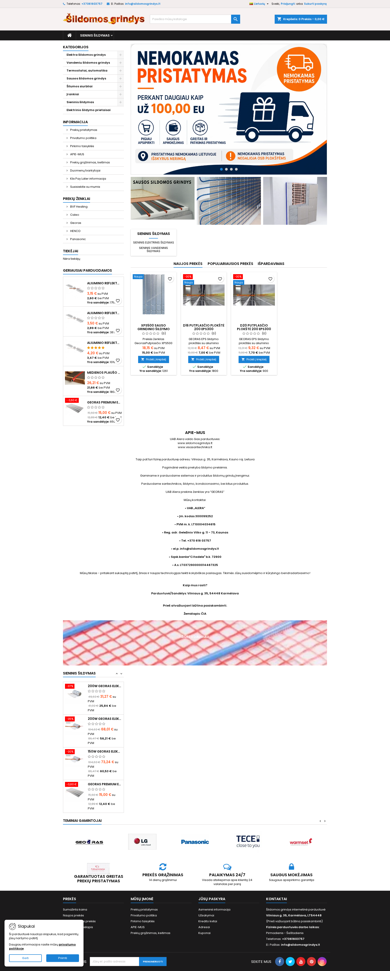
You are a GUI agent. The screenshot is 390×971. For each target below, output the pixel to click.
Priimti (62, 958)
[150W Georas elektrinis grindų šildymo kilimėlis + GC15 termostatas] (75, 726)
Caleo (74, 215)
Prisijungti (288, 4)
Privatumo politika (83, 138)
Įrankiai (73, 94)
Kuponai (204, 924)
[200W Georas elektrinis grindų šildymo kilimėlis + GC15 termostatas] (75, 693)
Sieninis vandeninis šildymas (153, 249)
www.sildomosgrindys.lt (195, 443)
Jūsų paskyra (211, 889)
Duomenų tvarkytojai (85, 170)
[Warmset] (247, 833)
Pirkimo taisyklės (82, 146)
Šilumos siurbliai (80, 86)
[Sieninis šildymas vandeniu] (229, 201)
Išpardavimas (271, 263)
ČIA (203, 614)
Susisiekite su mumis (85, 187)
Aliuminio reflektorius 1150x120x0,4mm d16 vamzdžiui (104, 313)
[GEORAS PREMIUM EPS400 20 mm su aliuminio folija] (75, 759)
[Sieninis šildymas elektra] (295, 201)
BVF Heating (79, 206)
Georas (75, 223)
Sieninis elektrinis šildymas (153, 242)
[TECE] (195, 833)
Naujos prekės (188, 263)
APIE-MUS (77, 154)
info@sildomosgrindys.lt (142, 4)
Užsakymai (206, 906)
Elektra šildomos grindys (86, 55)
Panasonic (78, 239)
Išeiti (25, 958)
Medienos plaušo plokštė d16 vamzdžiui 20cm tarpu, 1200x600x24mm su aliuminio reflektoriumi (104, 372)
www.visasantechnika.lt (195, 447)
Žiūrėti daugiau (195, 637)
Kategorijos (75, 47)
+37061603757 (91, 4)
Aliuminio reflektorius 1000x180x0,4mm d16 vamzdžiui (104, 283)
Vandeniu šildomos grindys (88, 62)
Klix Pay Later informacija (88, 178)
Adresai (204, 918)
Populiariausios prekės (230, 263)
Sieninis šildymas (95, 35)
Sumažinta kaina (75, 900)
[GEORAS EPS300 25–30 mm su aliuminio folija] (75, 792)
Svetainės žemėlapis (78, 918)
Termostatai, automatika (87, 70)
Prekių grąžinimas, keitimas (90, 162)
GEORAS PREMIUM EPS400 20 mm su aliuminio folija (104, 402)
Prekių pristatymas (83, 130)
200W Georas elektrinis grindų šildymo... (105, 686)
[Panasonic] (142, 833)
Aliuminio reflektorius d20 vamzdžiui (104, 343)
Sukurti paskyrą (315, 4)
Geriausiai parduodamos (87, 270)
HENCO (75, 231)
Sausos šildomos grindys (86, 78)
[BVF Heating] (300, 833)
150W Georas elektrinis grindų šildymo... (105, 719)
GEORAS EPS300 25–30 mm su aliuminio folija (105, 784)
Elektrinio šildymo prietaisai (89, 110)
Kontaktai (276, 889)
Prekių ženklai (76, 198)
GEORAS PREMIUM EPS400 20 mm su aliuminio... (105, 751)
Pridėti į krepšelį (153, 359)
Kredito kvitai (207, 912)
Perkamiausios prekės (79, 912)
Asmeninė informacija (214, 900)
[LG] (89, 833)
